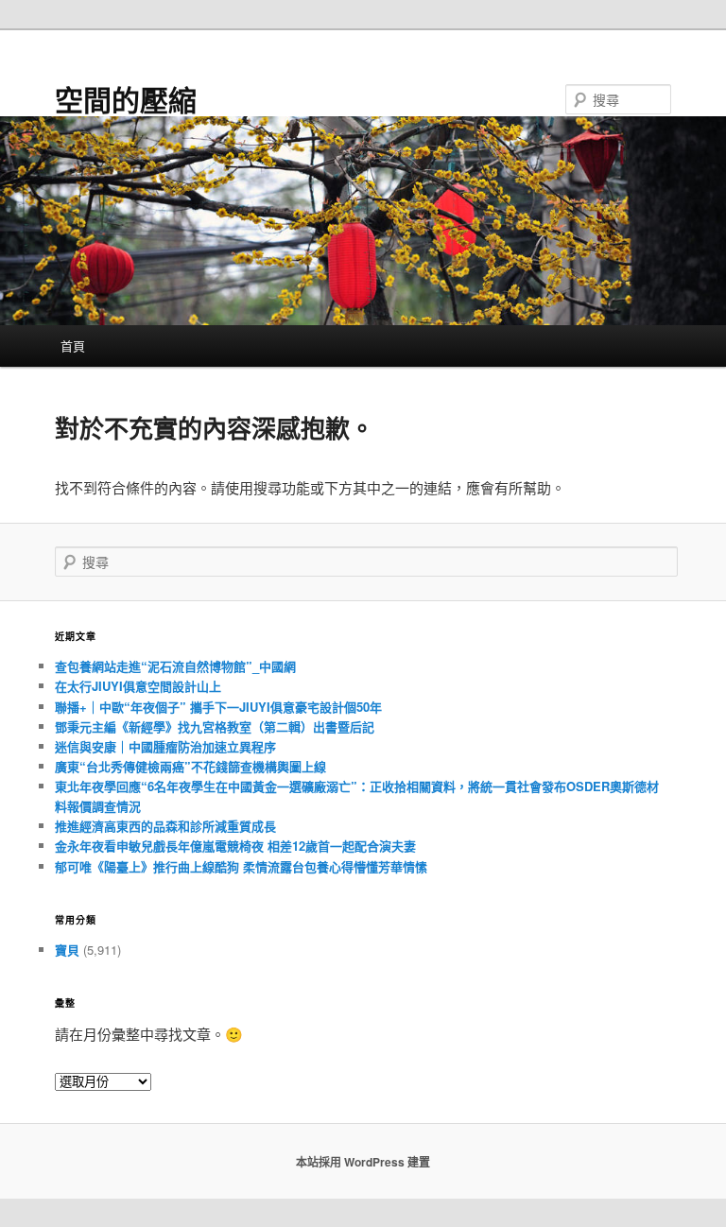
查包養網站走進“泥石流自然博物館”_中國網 (175, 666)
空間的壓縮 (126, 98)
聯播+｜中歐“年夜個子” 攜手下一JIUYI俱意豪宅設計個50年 (218, 707)
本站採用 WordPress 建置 (363, 1161)
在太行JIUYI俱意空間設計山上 (138, 686)
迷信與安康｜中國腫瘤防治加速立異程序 (165, 746)
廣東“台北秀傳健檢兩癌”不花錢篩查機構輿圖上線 (190, 766)
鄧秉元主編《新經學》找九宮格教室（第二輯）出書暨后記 (214, 726)
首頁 (72, 345)
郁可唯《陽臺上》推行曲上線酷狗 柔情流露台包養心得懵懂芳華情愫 (241, 866)
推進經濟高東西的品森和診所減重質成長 (165, 826)
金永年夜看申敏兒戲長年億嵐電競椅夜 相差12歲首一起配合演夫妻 (235, 846)
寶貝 (67, 950)
